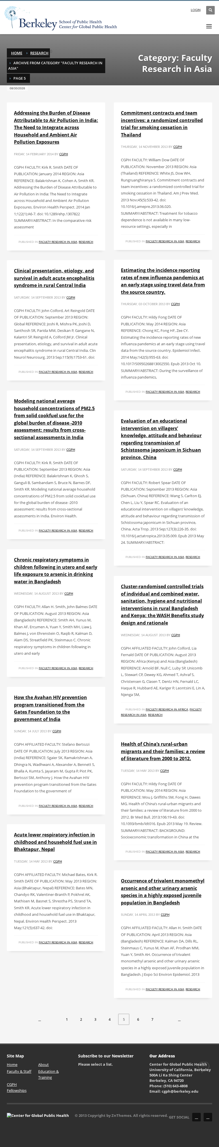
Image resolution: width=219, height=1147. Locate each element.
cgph (63, 154)
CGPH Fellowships (17, 1087)
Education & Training (48, 1074)
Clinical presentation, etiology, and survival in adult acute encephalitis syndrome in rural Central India (54, 278)
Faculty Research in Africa (167, 709)
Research (39, 52)
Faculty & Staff (19, 1071)
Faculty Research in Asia (58, 242)
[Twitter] (208, 1117)
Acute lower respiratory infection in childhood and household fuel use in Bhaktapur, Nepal (55, 842)
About (43, 1064)
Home (16, 52)
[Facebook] (196, 1117)
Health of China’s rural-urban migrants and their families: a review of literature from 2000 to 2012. (163, 751)
